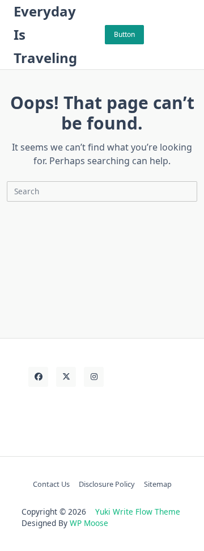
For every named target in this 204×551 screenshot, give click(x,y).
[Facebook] (38, 377)
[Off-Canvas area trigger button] (185, 35)
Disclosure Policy (107, 484)
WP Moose (89, 522)
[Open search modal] (170, 35)
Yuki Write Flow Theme (137, 511)
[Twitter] (66, 377)
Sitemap (158, 484)
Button (124, 34)
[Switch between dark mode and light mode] (156, 35)
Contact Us (51, 484)
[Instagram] (94, 377)
